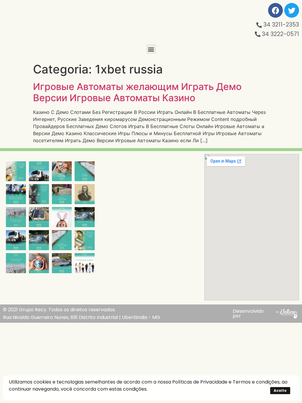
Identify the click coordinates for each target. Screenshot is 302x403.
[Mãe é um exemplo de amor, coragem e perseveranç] (62, 171)
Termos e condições (256, 382)
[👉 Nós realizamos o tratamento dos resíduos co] (16, 194)
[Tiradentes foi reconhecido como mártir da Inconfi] (85, 194)
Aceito (280, 390)
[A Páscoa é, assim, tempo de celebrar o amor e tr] (62, 217)
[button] (151, 49)
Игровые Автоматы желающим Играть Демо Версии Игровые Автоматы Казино (137, 92)
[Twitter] (291, 10)
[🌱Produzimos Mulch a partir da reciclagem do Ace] (85, 171)
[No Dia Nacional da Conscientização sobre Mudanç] (39, 263)
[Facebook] (275, 10)
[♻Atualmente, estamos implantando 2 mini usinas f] (39, 217)
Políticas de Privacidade (199, 382)
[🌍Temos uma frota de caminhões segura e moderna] (39, 171)
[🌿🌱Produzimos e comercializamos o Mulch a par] (16, 217)
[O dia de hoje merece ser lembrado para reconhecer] (85, 263)
